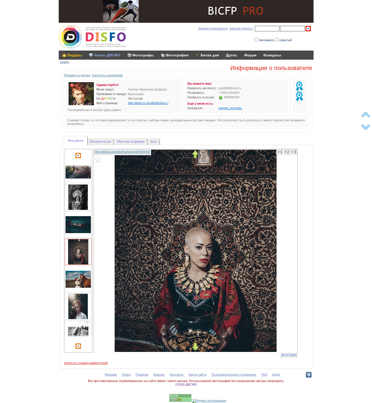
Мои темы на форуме (130, 141)
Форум (250, 55)
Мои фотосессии (100, 141)
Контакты (176, 374)
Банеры (159, 374)
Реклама (111, 374)
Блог (154, 141)
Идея (276, 374)
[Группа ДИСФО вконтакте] (309, 375)
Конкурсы (272, 55)
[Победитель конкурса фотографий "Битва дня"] (299, 86)
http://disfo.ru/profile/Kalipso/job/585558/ (122, 152)
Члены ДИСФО (107, 55)
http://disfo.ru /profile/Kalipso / (148, 103)
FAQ (264, 374)
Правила (142, 374)
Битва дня (210, 55)
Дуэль (231, 55)
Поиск (126, 374)
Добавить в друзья (77, 75)
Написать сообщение (107, 75)
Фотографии (177, 55)
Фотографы (143, 55)
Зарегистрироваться (213, 28)
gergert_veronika (230, 108)
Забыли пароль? (241, 28)
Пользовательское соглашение (233, 374)
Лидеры (74, 55)
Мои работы (76, 140)
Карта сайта (197, 374)
